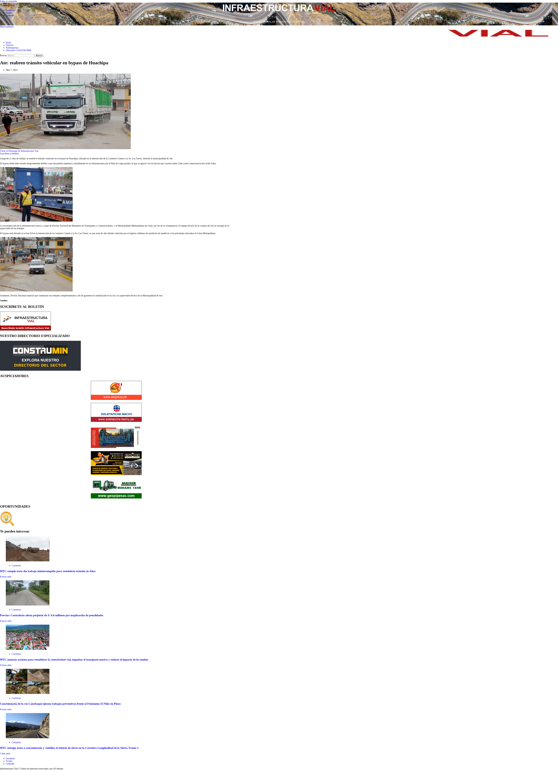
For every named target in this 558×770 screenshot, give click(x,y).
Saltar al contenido (8, 1)
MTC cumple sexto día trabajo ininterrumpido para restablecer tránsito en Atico (48, 571)
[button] (7, 26)
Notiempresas (12, 47)
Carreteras (16, 565)
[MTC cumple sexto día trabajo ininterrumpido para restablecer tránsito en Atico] (27, 560)
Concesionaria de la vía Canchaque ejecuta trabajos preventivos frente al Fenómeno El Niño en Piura (60, 703)
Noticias (9, 45)
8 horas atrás (5, 576)
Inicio (8, 42)
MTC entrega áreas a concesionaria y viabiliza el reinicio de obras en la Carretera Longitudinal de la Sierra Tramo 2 (69, 747)
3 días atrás (5, 753)
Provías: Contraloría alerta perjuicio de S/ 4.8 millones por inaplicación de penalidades (51, 615)
